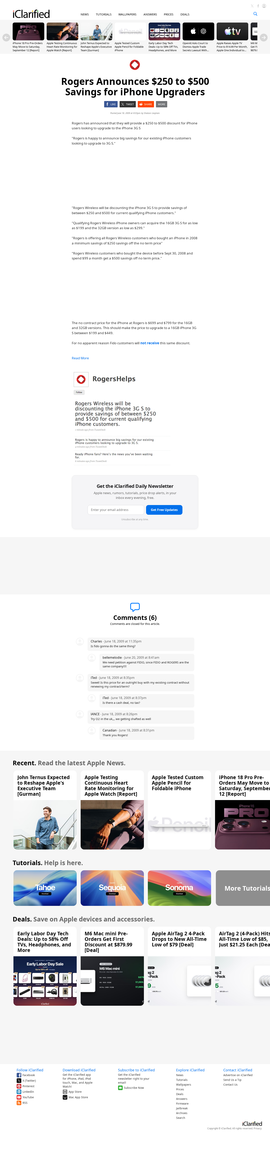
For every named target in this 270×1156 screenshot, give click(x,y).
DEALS (184, 14)
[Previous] (6, 38)
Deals (179, 1094)
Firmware (182, 1103)
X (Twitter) (29, 1080)
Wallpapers (183, 1084)
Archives (181, 1113)
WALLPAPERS (127, 14)
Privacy (258, 1128)
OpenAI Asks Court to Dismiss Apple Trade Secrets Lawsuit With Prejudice (195, 48)
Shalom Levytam (152, 113)
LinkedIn (28, 1092)
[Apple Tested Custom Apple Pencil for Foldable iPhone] (130, 39)
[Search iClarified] (255, 14)
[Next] (264, 38)
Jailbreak (182, 1108)
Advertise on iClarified (238, 1075)
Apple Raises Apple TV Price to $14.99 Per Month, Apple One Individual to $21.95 (232, 48)
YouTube (28, 1097)
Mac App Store (78, 1097)
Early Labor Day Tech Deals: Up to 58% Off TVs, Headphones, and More (163, 46)
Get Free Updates (164, 510)
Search (180, 1118)
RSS (25, 1103)
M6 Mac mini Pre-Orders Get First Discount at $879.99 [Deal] (108, 941)
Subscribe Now (134, 1088)
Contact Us (230, 1084)
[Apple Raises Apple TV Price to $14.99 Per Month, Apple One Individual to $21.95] (232, 39)
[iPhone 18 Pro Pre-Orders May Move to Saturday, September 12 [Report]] (28, 39)
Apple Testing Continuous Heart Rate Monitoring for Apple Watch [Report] (62, 46)
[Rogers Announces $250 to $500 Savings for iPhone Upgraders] (121, 418)
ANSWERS (150, 14)
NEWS (85, 14)
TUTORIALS (103, 14)
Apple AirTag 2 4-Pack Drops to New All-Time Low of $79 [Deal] (179, 939)
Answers (181, 1099)
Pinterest (28, 1086)
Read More (80, 358)
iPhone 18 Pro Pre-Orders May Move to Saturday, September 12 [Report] (27, 46)
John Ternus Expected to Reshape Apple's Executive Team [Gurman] (96, 46)
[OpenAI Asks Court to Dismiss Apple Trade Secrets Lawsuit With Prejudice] (198, 39)
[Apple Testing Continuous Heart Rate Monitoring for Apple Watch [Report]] (62, 39)
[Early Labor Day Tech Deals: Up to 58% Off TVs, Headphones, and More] (164, 39)
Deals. (22, 919)
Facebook (29, 1075)
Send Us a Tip (232, 1080)
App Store (75, 1092)
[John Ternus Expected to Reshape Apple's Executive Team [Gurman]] (96, 39)
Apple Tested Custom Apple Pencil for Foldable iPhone (129, 46)
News (179, 1075)
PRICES (168, 14)
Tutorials (182, 1080)
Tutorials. (27, 862)
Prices (180, 1089)
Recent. (24, 763)
